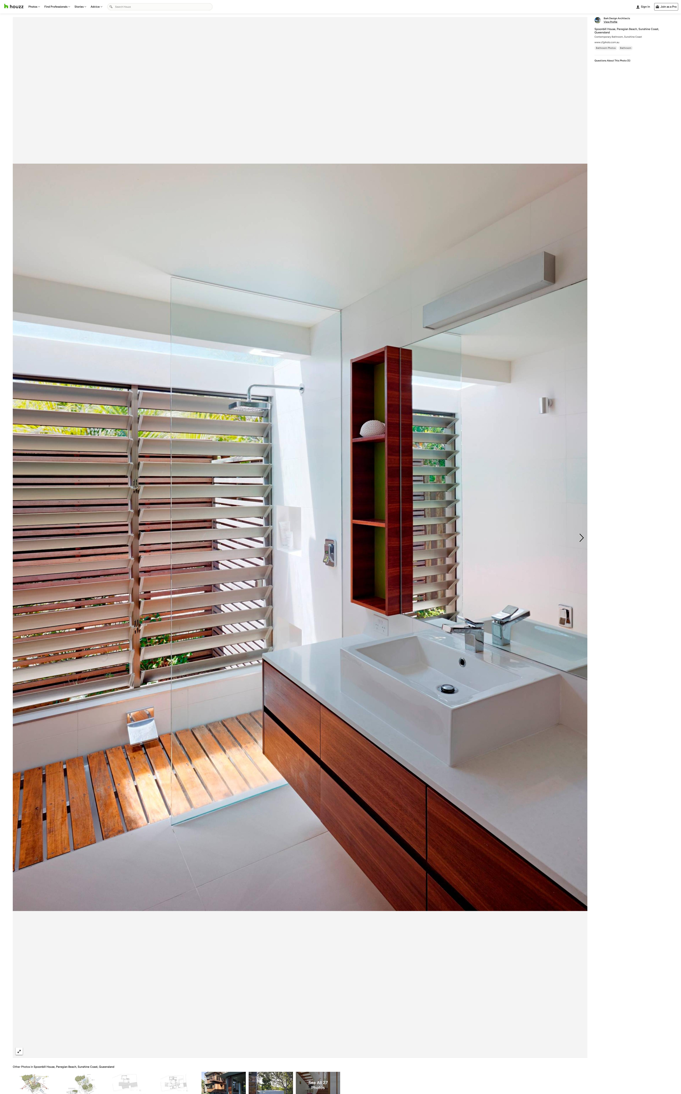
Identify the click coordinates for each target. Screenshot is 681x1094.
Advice (95, 6)
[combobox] (159, 6)
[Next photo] (581, 537)
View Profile (610, 22)
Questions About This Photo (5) (612, 60)
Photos (32, 6)
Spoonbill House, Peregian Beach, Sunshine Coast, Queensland (74, 1066)
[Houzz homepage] (14, 6)
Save (311, 1051)
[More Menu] (581, 1051)
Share (293, 1051)
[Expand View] (19, 1051)
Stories (79, 6)
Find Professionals (55, 6)
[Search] (111, 6)
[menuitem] (34, 7)
